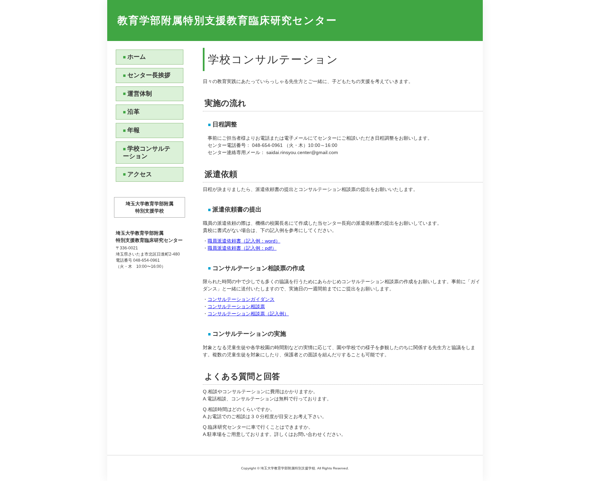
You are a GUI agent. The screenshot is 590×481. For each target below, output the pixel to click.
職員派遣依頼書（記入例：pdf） (242, 248)
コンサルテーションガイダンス (241, 299)
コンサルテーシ (224, 313)
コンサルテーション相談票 (236, 306)
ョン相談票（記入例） (265, 313)
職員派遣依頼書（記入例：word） (244, 241)
